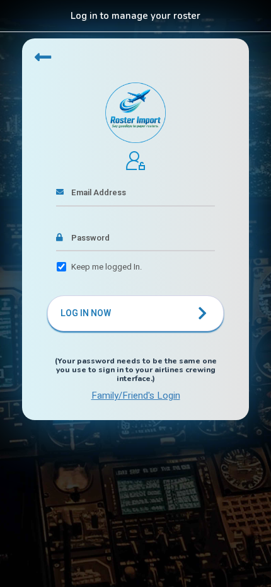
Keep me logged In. (106, 267)
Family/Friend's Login (135, 395)
